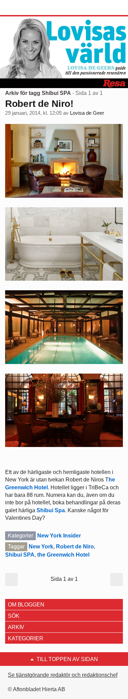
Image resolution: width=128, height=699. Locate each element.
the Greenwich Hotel (63, 555)
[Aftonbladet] (30, 8)
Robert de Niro (75, 546)
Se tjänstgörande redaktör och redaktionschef (62, 675)
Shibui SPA (19, 555)
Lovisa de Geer (87, 113)
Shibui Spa (51, 510)
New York (41, 546)
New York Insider (59, 536)
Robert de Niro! (39, 103)
